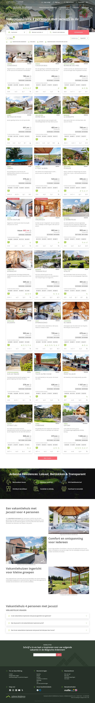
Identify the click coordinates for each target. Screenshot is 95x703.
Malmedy (39, 678)
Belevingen (85, 7)
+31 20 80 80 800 (19, 1)
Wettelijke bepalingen (69, 675)
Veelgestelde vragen (14, 674)
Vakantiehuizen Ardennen (48, 7)
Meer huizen (47, 456)
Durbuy (38, 675)
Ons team (66, 677)
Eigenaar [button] (57, 2)
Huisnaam (81, 2)
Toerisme (76, 7)
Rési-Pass (66, 674)
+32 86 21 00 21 (10, 1)
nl (87, 2)
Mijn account (70, 2)
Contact (11, 672)
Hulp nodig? (46, 2)
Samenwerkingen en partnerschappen (18, 675)
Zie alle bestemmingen (42, 681)
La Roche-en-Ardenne (42, 677)
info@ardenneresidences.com (69, 694)
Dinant (38, 674)
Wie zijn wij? (67, 672)
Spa (37, 680)
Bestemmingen (65, 7)
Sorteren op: (74, 38)
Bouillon (39, 672)
